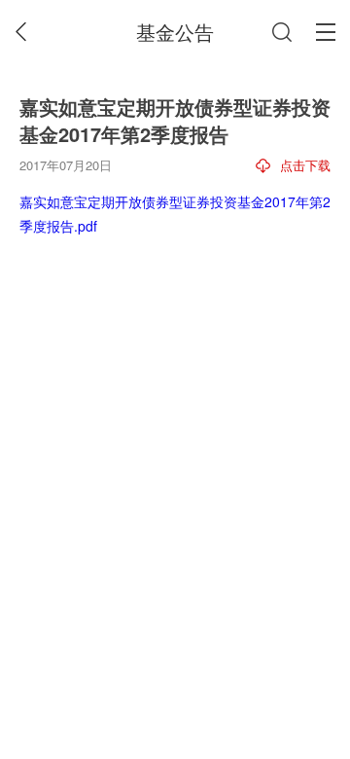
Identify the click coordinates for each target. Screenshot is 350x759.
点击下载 (305, 165)
